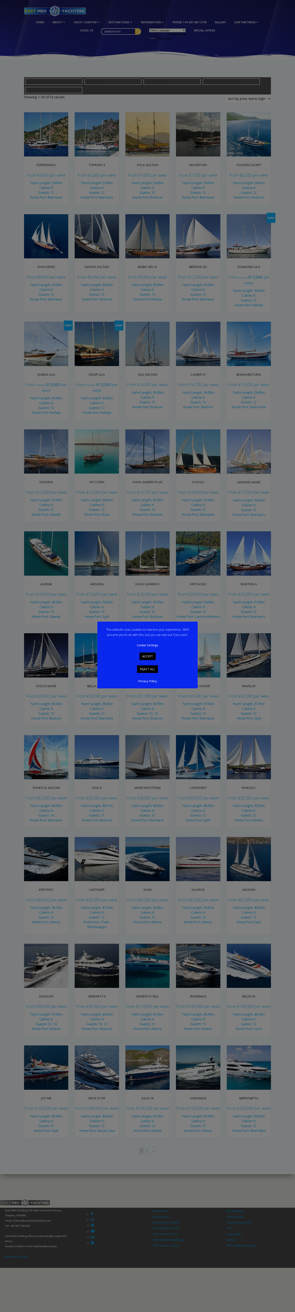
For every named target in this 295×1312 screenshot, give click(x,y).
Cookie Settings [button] (147, 645)
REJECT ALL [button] (147, 669)
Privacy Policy (147, 681)
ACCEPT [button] (147, 656)
